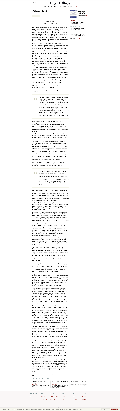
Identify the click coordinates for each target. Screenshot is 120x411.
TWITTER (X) (84, 396)
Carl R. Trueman (54, 384)
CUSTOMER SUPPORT (54, 396)
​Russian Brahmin (75, 32)
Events (72, 6)
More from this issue (82, 15)
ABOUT (42, 393)
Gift (30, 396)
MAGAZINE (50, 6)
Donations (52, 399)
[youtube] (33, 2)
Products (74, 396)
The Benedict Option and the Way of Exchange (78, 28)
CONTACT (52, 393)
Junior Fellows (44, 399)
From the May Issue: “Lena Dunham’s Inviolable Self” (77, 35)
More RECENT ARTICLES (74, 38)
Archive (55, 6)
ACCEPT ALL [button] (114, 409)
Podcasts (60, 6)
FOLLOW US (84, 393)
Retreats (63, 396)
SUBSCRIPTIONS (33, 393)
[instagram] (35, 2)
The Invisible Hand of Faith (78, 381)
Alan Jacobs (34, 13)
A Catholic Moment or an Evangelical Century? (39, 382)
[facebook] (31, 2)
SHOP (74, 393)
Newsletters (67, 6)
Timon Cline (34, 384)
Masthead (43, 396)
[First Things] (60, 3)
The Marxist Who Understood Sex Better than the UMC (59, 382)
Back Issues (75, 399)
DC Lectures (64, 399)
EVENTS (63, 393)
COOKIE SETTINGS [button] (105, 409)
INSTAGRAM (84, 399)
